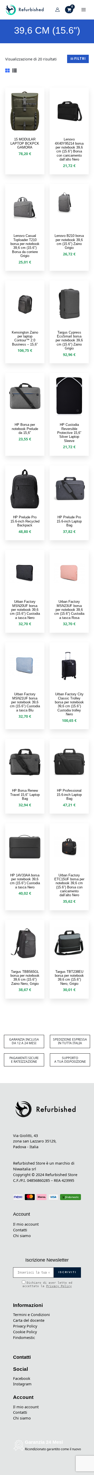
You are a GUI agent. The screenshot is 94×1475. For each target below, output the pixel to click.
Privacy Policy (59, 1286)
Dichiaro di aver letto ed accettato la (47, 1284)
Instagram (22, 1383)
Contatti (20, 1229)
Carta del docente (28, 1320)
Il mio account (26, 1224)
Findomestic (24, 1337)
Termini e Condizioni (31, 1314)
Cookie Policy (25, 1331)
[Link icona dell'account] (57, 9)
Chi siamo (22, 1235)
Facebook (21, 1378)
